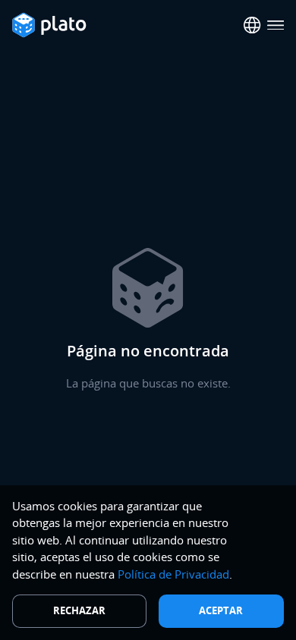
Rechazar (79, 610)
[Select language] (252, 25)
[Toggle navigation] (276, 25)
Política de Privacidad (173, 574)
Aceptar (221, 610)
